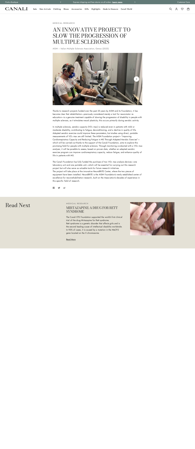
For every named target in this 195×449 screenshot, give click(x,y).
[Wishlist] (182, 9)
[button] (170, 9)
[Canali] (16, 9)
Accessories (77, 9)
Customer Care (183, 2)
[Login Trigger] (176, 9)
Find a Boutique (11, 2)
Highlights (95, 9)
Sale (35, 9)
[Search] (170, 9)
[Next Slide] (136, 79)
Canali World (126, 9)
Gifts (87, 9)
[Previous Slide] (58, 79)
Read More (71, 239)
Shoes (66, 9)
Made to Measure (110, 9)
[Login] (176, 9)
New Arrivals (45, 9)
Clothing (57, 9)
